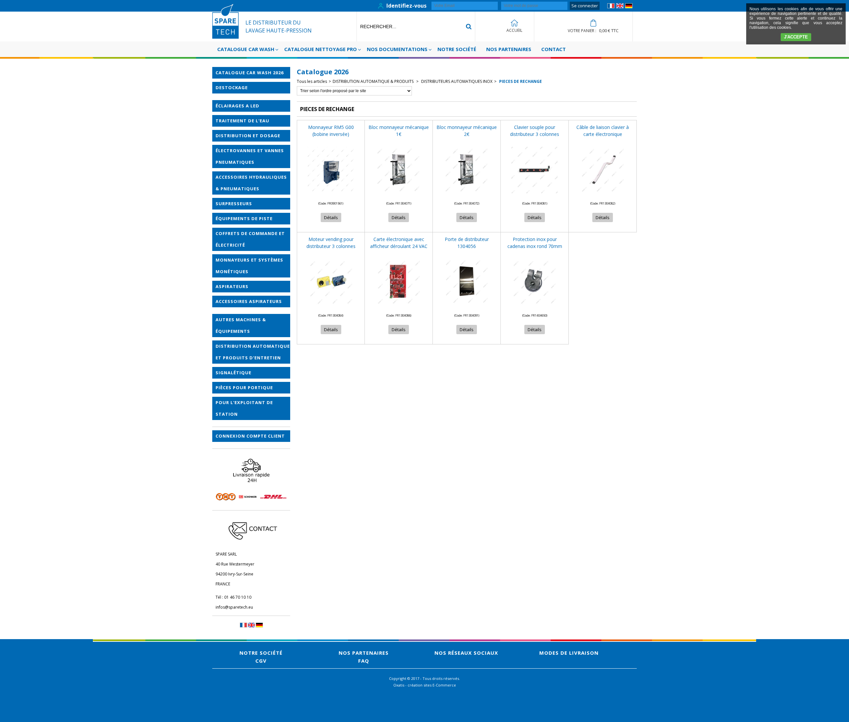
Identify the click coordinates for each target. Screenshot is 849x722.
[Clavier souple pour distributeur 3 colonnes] (534, 195)
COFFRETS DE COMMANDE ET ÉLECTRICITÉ (250, 239)
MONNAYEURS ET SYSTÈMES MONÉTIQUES (249, 265)
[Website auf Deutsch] (628, 7)
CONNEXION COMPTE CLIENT (250, 436)
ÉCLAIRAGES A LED (237, 106)
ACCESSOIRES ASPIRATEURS (249, 301)
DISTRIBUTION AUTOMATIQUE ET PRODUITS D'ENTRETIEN (253, 352)
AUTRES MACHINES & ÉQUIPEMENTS (241, 325)
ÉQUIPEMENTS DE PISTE (244, 218)
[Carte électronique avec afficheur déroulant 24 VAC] (398, 307)
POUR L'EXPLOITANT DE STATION (244, 408)
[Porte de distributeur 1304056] (466, 307)
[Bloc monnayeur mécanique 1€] (398, 195)
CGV (261, 660)
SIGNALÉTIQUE (233, 373)
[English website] (619, 7)
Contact (553, 49)
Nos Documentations (397, 49)
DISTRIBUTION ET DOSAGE (248, 136)
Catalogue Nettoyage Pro (320, 49)
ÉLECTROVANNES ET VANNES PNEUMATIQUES (250, 156)
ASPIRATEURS (232, 286)
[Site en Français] (611, 7)
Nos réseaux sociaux (466, 652)
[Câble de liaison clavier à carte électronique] (602, 195)
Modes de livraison (569, 652)
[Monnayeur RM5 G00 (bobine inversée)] (331, 195)
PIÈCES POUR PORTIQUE (244, 388)
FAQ (363, 660)
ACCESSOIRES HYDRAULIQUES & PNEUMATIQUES (251, 183)
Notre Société (456, 49)
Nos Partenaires (508, 49)
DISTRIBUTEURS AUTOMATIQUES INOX (456, 81)
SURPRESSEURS (234, 204)
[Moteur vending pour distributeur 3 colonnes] (331, 307)
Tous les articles (312, 81)
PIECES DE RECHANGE (520, 81)
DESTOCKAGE (232, 87)
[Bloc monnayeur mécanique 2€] (466, 195)
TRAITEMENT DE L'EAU (242, 121)
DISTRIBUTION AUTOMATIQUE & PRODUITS (374, 81)
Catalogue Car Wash (245, 49)
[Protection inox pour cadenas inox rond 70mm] (534, 307)
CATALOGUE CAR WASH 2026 (250, 73)
